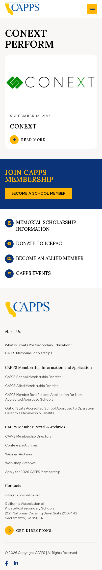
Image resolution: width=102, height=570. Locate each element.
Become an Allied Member (49, 258)
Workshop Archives (20, 463)
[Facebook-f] (6, 563)
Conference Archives (21, 445)
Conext (23, 126)
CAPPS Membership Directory (28, 436)
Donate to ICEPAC (39, 243)
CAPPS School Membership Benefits (33, 377)
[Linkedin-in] (16, 563)
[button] (92, 9)
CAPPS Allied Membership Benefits (31, 386)
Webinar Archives (18, 454)
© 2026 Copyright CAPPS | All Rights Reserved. (41, 553)
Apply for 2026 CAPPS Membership (32, 472)
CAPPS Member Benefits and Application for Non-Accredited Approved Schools (44, 397)
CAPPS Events (33, 273)
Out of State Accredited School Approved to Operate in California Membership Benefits (49, 410)
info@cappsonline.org (23, 495)
